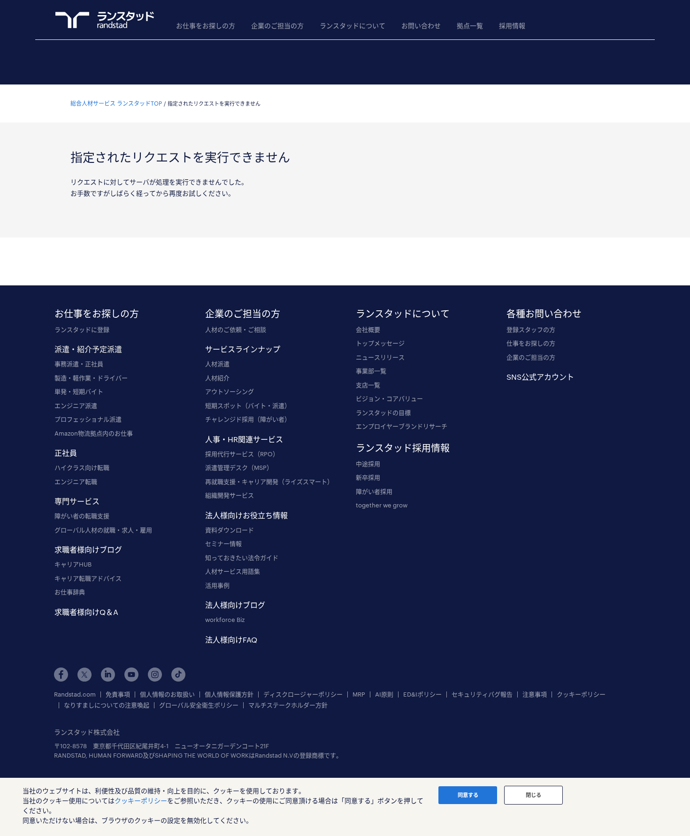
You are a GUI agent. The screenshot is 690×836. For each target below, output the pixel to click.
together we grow (381, 505)
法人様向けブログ (235, 604)
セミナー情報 (223, 543)
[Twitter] (84, 674)
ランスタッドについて (352, 26)
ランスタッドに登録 (81, 329)
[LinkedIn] (108, 674)
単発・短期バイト (78, 391)
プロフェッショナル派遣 (88, 419)
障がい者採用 (374, 491)
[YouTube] (131, 674)
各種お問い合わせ (544, 313)
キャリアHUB (73, 564)
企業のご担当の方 (277, 26)
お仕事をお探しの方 (205, 26)
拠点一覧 (470, 26)
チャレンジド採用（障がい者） (248, 419)
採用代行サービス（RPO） (242, 454)
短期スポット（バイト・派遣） (248, 405)
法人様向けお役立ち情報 (246, 515)
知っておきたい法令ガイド (241, 557)
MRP (359, 694)
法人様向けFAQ (231, 639)
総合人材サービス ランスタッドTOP (116, 103)
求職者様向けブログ (88, 549)
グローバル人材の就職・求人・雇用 (103, 530)
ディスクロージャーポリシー (303, 694)
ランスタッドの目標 (383, 412)
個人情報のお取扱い (167, 694)
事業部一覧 (371, 371)
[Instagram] (155, 674)
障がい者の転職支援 (81, 516)
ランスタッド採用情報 (403, 447)
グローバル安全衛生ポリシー (198, 705)
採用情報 (512, 26)
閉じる (533, 795)
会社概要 (368, 329)
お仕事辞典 (69, 592)
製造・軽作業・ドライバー (91, 378)
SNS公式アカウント (540, 376)
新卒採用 (368, 477)
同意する (468, 795)
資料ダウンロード (229, 530)
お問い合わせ (421, 26)
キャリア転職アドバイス (88, 578)
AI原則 (384, 694)
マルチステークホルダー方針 (288, 705)
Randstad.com (75, 694)
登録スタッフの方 (530, 329)
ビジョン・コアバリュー (389, 398)
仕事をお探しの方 (530, 343)
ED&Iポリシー (422, 694)
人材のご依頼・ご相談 (235, 329)
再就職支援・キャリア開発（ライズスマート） (269, 481)
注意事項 (534, 694)
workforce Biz (225, 619)
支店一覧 (368, 385)
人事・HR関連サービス (244, 439)
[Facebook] (61, 674)
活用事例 (217, 585)
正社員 (65, 452)
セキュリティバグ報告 (482, 694)
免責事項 (118, 694)
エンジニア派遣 (75, 405)
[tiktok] (178, 674)
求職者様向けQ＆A (86, 611)
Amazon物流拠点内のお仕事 (93, 433)
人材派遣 (217, 364)
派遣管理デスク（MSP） (239, 467)
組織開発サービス (229, 495)
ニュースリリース (380, 357)
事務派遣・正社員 (78, 364)
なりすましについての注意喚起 (106, 705)
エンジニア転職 (75, 481)
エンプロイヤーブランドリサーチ (401, 426)
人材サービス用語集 (232, 571)
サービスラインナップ (242, 349)
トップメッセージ (380, 343)
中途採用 (368, 464)
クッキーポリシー (581, 694)
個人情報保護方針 (229, 694)
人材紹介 (217, 378)
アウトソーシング (229, 391)
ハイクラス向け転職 (81, 467)
